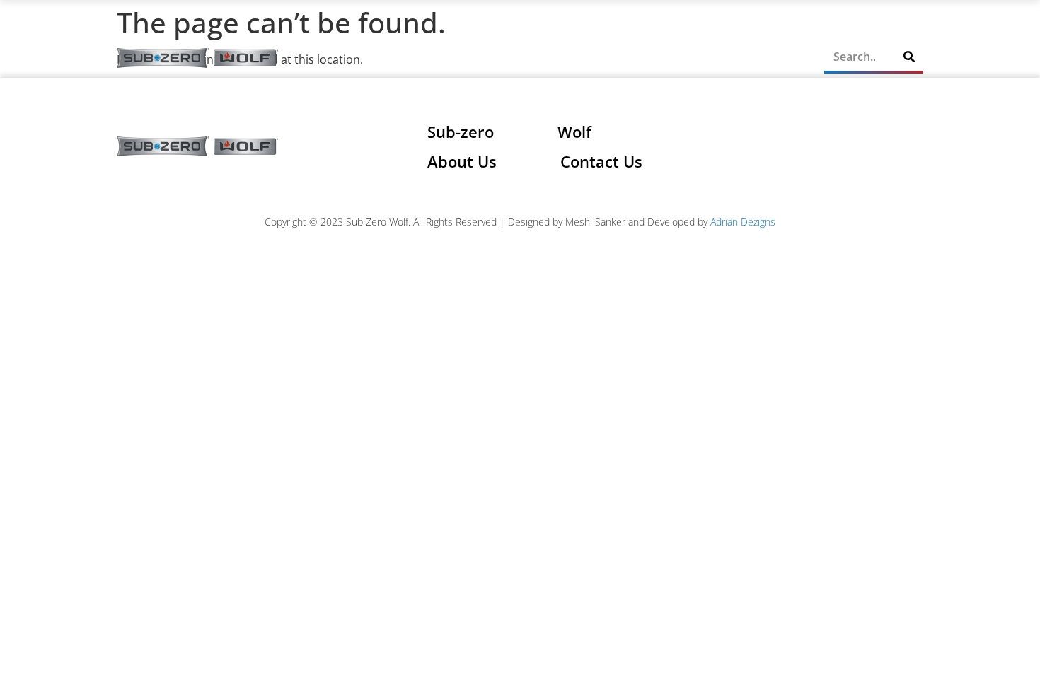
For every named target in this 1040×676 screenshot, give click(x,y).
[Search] (909, 56)
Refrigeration (472, 58)
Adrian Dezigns (742, 221)
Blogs (728, 58)
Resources (650, 58)
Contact (781, 58)
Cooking (565, 58)
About (403, 58)
